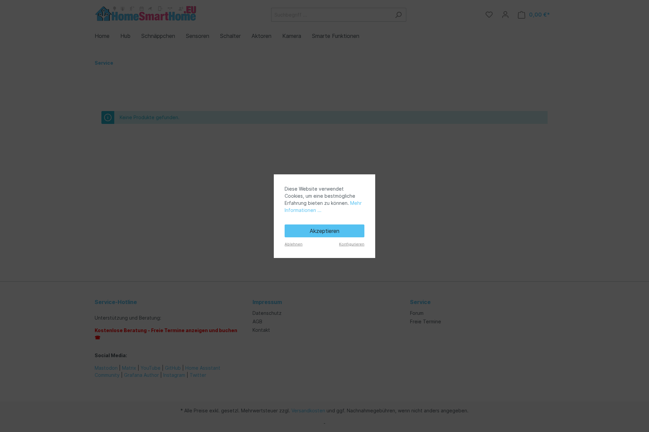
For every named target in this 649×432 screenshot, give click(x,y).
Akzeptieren (324, 231)
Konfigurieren (351, 244)
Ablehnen (294, 244)
